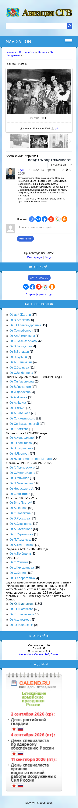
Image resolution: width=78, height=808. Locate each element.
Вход (48, 257)
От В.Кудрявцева (21, 448)
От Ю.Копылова (20, 443)
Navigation (18, 41)
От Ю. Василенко (21, 624)
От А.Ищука (17, 402)
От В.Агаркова (19, 320)
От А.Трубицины (20, 553)
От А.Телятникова (21, 544)
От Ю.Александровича (25, 325)
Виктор (55, 654)
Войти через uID (39, 278)
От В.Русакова (19, 518)
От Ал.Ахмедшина (22, 335)
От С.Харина (18, 572)
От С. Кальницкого (22, 418)
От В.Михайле (19, 478)
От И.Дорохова (20, 392)
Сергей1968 (41, 654)
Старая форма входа (39, 294)
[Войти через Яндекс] (51, 219)
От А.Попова (18, 507)
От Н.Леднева (19, 453)
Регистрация (35, 257)
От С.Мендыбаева (22, 472)
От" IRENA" (17, 407)
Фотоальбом (26, 52)
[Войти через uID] (32, 219)
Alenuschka (26, 654)
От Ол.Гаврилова (21, 381)
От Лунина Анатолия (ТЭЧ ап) (30, 458)
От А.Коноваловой (22, 437)
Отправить (25, 239)
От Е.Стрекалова (21, 534)
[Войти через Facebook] (45, 219)
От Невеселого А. (21, 488)
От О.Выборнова (21, 372)
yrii (56, 128)
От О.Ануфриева (21, 330)
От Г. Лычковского (22, 467)
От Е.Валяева (19, 367)
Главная (11, 52)
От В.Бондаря (19, 351)
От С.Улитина (18, 562)
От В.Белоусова (20, 346)
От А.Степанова (20, 529)
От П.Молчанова (21, 483)
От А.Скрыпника (20, 523)
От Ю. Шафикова (21, 609)
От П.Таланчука (20, 539)
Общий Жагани (20, 314)
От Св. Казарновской (24, 423)
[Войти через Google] (58, 219)
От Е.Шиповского (21, 614)
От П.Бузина (18, 357)
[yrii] (10, 173)
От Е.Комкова (19, 429)
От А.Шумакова (20, 619)
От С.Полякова (20, 513)
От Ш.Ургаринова (21, 567)
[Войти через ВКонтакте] (38, 219)
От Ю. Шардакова (21, 603)
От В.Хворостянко (22, 578)
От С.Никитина (19, 494)
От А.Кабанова (19, 413)
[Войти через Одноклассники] (64, 219)
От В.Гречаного (20, 386)
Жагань (42, 52)
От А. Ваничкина (21, 362)
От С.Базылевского (23, 341)
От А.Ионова (18, 397)
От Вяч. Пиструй (20, 502)
